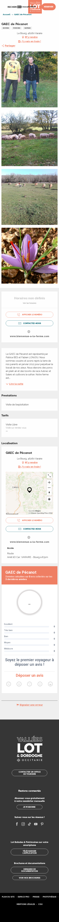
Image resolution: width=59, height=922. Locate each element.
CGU (40, 904)
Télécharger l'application (30, 852)
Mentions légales (26, 904)
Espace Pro (23, 896)
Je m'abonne (29, 807)
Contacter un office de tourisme (30, 773)
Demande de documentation (29, 870)
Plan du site (8, 896)
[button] (15, 7)
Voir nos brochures (29, 878)
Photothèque (49, 896)
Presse (36, 896)
